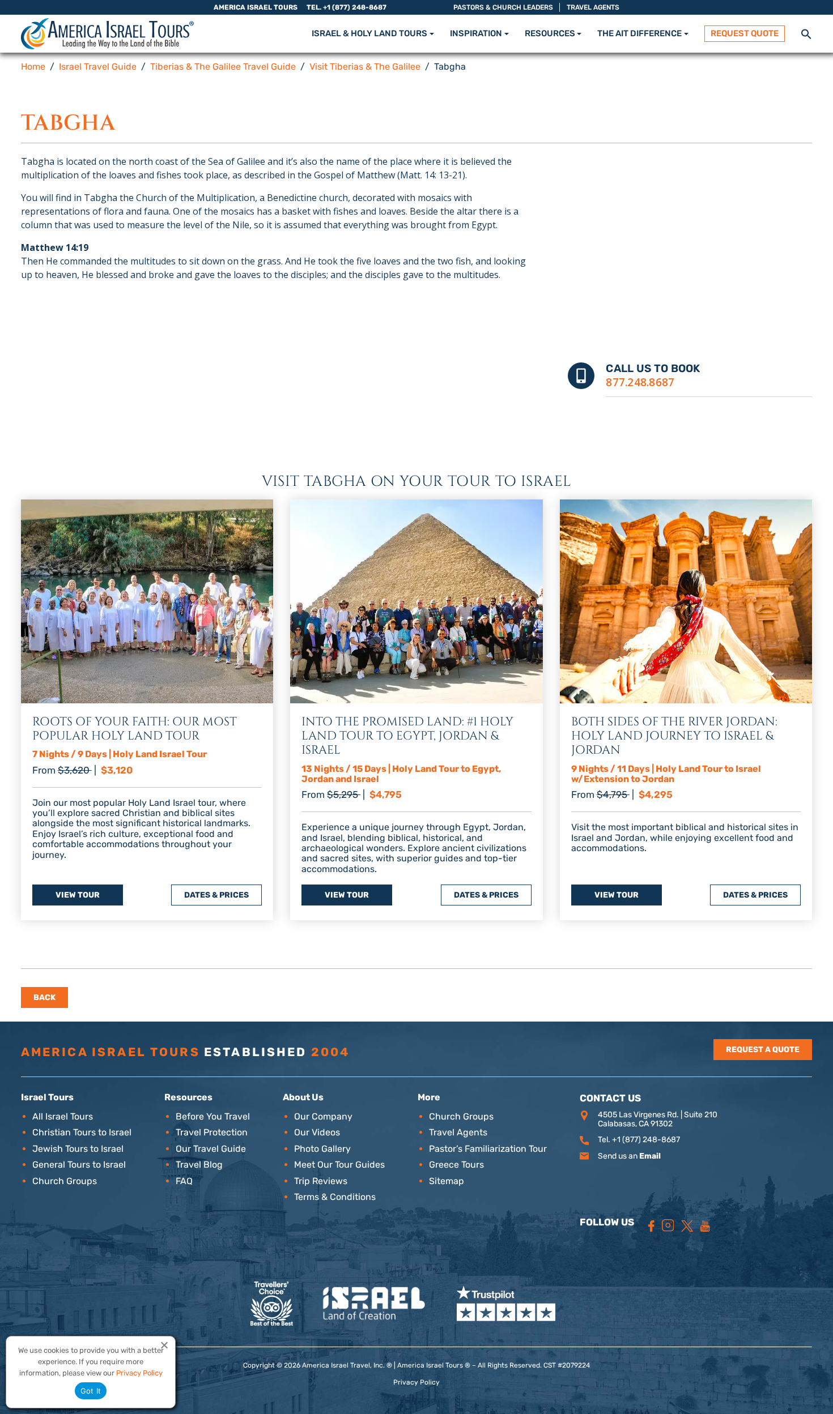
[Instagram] (668, 1225)
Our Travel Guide (211, 1148)
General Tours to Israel (79, 1164)
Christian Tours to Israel (81, 1132)
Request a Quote (763, 1049)
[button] (806, 33)
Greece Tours (456, 1164)
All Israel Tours (62, 1116)
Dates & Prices (216, 895)
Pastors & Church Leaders (503, 7)
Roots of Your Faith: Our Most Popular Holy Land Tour (134, 729)
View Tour (78, 895)
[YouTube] (705, 1226)
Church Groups (64, 1181)
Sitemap (446, 1181)
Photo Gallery (322, 1148)
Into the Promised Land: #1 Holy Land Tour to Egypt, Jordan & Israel (407, 736)
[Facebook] (651, 1226)
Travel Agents (593, 7)
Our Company (323, 1116)
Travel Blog (199, 1164)
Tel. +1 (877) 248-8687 (346, 7)
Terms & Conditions (335, 1196)
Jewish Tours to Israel (78, 1148)
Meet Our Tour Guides (339, 1164)
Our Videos (317, 1132)
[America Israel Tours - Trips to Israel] (107, 33)
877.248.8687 (640, 382)
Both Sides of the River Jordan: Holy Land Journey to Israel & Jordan (674, 736)
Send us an (629, 1156)
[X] (687, 1226)
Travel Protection (212, 1132)
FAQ (184, 1181)
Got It (90, 1390)
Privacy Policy (416, 1382)
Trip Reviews (320, 1181)
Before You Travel (213, 1116)
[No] (163, 1345)
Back (44, 997)
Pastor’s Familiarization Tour (488, 1148)
